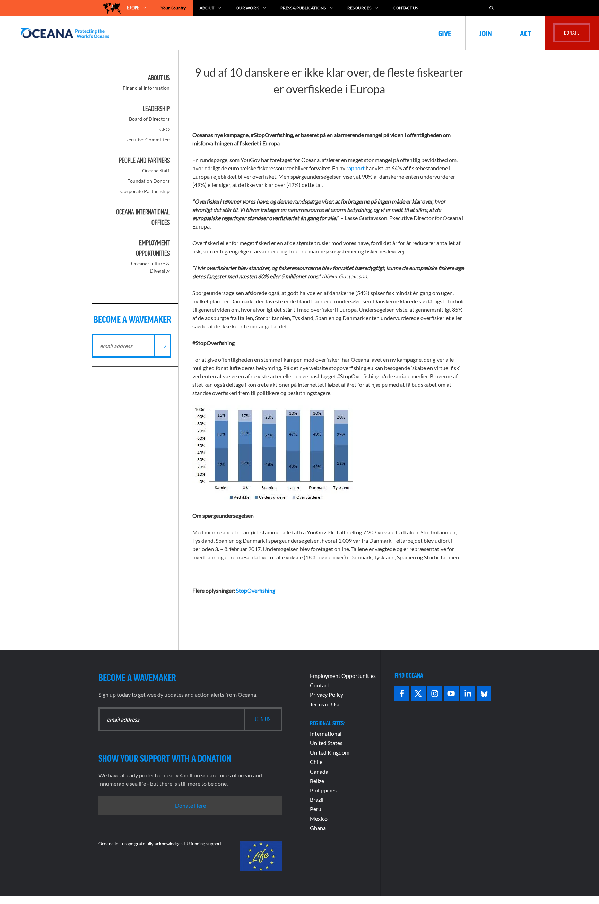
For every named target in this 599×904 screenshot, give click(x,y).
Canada (319, 771)
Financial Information (146, 88)
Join (485, 32)
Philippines (323, 790)
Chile (316, 761)
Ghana (318, 828)
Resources (359, 7)
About (207, 7)
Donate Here (190, 805)
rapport (355, 168)
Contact (319, 685)
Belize (317, 780)
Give (444, 32)
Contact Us (405, 7)
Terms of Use (325, 704)
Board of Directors (149, 119)
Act (525, 32)
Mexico (319, 818)
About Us (159, 77)
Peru (315, 809)
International (325, 733)
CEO (164, 129)
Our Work (247, 7)
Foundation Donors (148, 181)
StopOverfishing (255, 590)
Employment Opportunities (343, 675)
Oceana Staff (156, 170)
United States (326, 743)
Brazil (316, 799)
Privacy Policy (326, 694)
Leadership (156, 108)
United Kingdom (329, 752)
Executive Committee (146, 140)
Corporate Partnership (145, 191)
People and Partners (144, 160)
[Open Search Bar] (492, 8)
